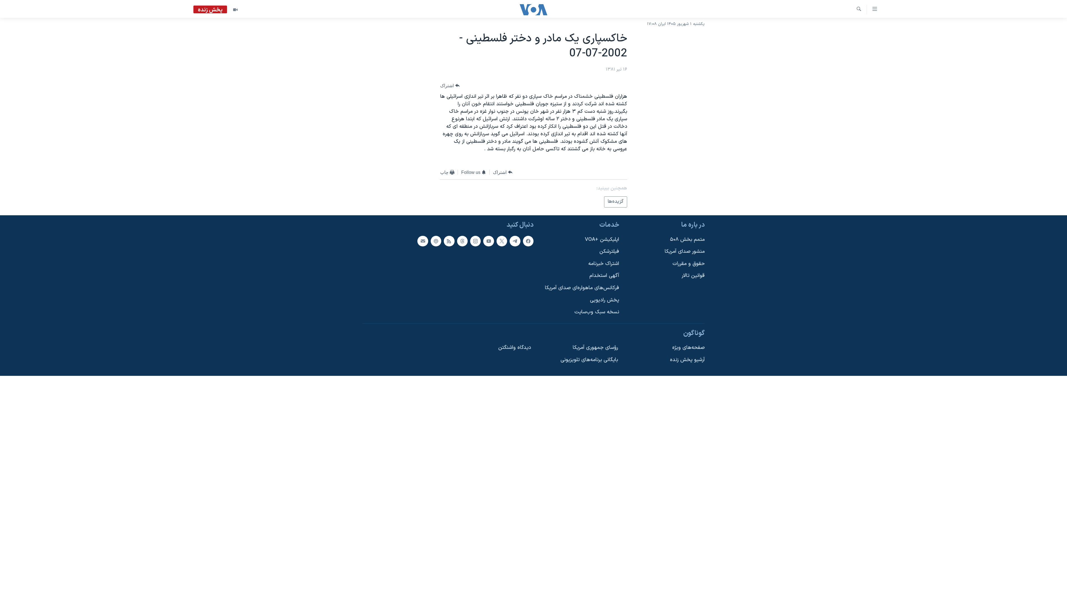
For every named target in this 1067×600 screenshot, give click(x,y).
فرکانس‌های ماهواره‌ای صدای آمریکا (582, 288)
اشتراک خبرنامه (603, 263)
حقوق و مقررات (688, 263)
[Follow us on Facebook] (528, 241)
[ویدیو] (235, 10)
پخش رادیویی (604, 300)
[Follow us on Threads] (462, 241)
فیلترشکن (609, 251)
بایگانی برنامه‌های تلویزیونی (589, 360)
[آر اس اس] (449, 241)
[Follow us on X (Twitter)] (502, 241)
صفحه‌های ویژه (688, 347)
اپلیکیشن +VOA (602, 239)
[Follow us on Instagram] (475, 241)
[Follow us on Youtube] (488, 241)
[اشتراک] (422, 241)
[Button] (450, 85)
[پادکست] (436, 241)
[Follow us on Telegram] (515, 241)
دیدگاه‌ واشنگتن (514, 347)
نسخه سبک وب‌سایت (596, 312)
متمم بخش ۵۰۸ (687, 239)
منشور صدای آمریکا (685, 251)
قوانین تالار (693, 275)
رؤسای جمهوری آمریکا (595, 347)
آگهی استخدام (604, 275)
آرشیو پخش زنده (687, 360)
